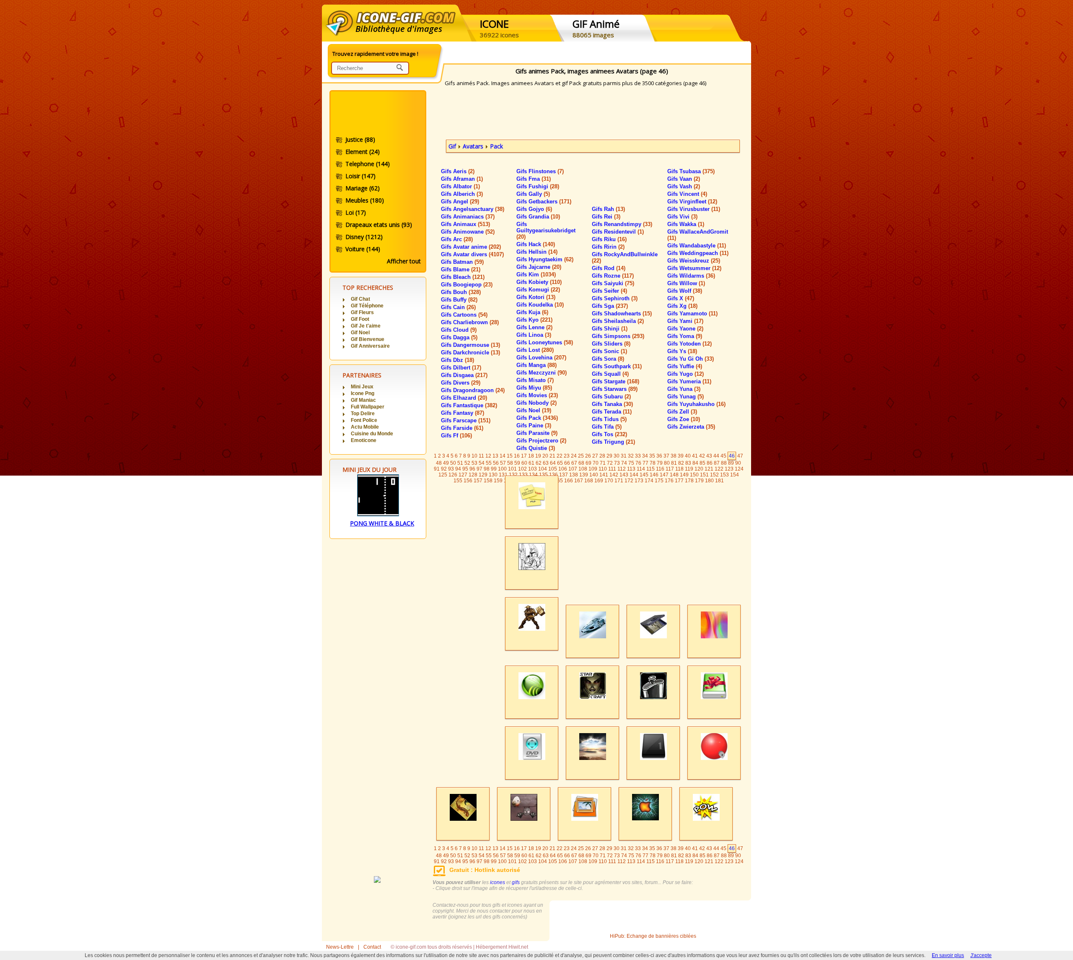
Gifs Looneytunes (544, 342)
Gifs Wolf (684, 291)
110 (603, 469)
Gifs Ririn (608, 247)
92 (444, 469)
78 (653, 463)
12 (488, 456)
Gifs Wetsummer (694, 268)
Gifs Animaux (465, 224)
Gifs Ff (456, 435)
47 (740, 456)
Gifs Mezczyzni (541, 372)
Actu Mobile (365, 427)
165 (558, 481)
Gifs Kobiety (539, 282)
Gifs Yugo (685, 374)
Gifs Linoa (533, 335)
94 (458, 469)
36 (659, 456)
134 (533, 475)
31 (624, 456)
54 (482, 463)
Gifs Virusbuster (693, 209)
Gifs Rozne (613, 276)
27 (595, 456)
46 (732, 456)
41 (695, 456)
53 (474, 463)
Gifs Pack (537, 418)
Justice (360, 139)
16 (517, 456)
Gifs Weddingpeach (697, 253)
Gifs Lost (535, 350)
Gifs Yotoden (689, 344)
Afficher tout (404, 261)
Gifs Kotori (535, 297)
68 (581, 463)
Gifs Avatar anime (471, 247)
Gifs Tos (609, 434)
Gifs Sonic (609, 351)
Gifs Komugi (538, 289)
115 (650, 469)
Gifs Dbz (457, 360)
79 (660, 463)
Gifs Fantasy (462, 413)
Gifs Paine (533, 425)
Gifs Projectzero (541, 440)
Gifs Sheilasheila (618, 321)
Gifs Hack (535, 244)
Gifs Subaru (611, 396)
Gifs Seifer (609, 291)
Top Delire (363, 413)
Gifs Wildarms (691, 276)
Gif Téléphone (367, 306)
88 (724, 463)
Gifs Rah (608, 209)
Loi (355, 212)
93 (451, 469)
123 (729, 469)
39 (681, 456)
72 (610, 463)
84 (695, 463)
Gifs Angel (460, 201)
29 (609, 456)
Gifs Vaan (683, 179)
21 (552, 456)
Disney (364, 237)
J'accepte (981, 955)
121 (709, 469)
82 (681, 463)
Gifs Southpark (617, 366)
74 (624, 463)
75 (631, 463)
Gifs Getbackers (543, 201)
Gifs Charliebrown (470, 322)
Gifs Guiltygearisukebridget (545, 230)
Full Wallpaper (367, 407)
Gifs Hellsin (536, 252)
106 (562, 469)
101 (512, 469)
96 (472, 469)
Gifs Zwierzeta (691, 427)
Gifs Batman (462, 262)
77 (645, 463)
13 (495, 456)
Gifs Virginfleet (692, 201)
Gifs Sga (610, 306)
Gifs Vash (683, 186)
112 (621, 469)
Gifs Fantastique (469, 405)
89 (731, 463)
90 (738, 463)
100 (502, 469)
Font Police (364, 420)
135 (543, 475)
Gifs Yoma (684, 336)
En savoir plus (948, 955)
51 (460, 463)
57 (503, 463)
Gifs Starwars (615, 389)
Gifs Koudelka (540, 305)
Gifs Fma (533, 179)
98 (487, 469)
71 (603, 463)
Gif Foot (360, 319)
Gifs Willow (686, 283)
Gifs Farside (462, 428)
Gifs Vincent (687, 194)
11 (481, 456)
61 (531, 463)
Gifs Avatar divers (472, 254)
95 (465, 469)
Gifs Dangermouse (470, 345)
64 (553, 463)
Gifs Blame (460, 269)
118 (679, 469)
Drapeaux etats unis (378, 225)
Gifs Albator (460, 186)
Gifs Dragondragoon (473, 390)
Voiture (362, 249)
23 (567, 456)
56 (496, 463)
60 (524, 463)
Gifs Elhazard (464, 398)
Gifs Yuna (683, 389)
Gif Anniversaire (370, 346)
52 (467, 463)
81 (674, 463)
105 (552, 469)
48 (439, 463)
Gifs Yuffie (684, 366)
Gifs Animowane (468, 232)
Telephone (367, 164)
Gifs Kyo (534, 320)
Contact (372, 947)
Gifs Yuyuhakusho (696, 404)
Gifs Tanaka (612, 404)
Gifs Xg (682, 306)
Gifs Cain (458, 307)
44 (716, 456)
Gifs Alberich (462, 194)
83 (688, 463)
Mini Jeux (362, 387)
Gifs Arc (457, 239)
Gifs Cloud (459, 330)
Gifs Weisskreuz (693, 261)
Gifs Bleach (463, 277)
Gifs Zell (682, 411)
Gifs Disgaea (464, 375)
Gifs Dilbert (461, 367)
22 (559, 456)
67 (574, 463)
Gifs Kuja (532, 312)
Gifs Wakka (685, 224)
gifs (516, 882)
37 (666, 456)
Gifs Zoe (683, 419)
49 (446, 463)
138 (573, 475)
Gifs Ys (682, 351)
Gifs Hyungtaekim (544, 259)
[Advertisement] (377, 114)
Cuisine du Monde (372, 434)
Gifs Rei (606, 216)
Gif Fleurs (362, 312)
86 (710, 463)
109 (592, 469)
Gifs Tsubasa (691, 171)
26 (588, 456)
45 (723, 456)
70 (596, 463)
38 (673, 456)
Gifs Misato (535, 380)
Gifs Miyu (534, 388)
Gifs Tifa (607, 427)
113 (631, 469)
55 (489, 463)
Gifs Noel (533, 410)
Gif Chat (360, 299)
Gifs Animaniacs (468, 216)
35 (652, 456)
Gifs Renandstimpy (622, 224)
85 (702, 463)
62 (539, 463)
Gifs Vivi (682, 216)
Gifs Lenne (534, 327)
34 (645, 456)
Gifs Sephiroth (615, 298)
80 (667, 463)
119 (689, 469)
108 (582, 469)
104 (542, 469)
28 (602, 456)
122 (719, 469)
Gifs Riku (609, 239)
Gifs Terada (612, 411)
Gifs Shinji (609, 328)
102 (522, 469)
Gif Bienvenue (367, 339)
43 (709, 456)
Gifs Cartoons (464, 315)
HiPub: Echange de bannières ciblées (653, 936)
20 (545, 456)
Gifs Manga (536, 365)
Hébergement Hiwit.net (502, 947)
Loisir (360, 176)
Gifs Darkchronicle (470, 352)
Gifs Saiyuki (613, 283)
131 (503, 475)
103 (532, 469)
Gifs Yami (685, 321)
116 (660, 469)
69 (588, 463)
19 (538, 456)
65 (560, 463)
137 (563, 475)
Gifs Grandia (538, 216)
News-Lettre (340, 947)
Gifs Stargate (615, 381)
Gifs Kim (536, 274)
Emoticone (363, 440)
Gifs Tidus (609, 419)
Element (362, 152)
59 (517, 463)
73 (617, 463)
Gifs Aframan (462, 179)
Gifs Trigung (613, 442)
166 (568, 481)
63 (546, 463)
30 (616, 456)
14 (502, 456)
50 (453, 463)
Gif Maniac (363, 400)
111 (612, 469)
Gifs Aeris (457, 171)
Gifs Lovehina (541, 357)
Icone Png (362, 393)
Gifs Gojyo (534, 209)
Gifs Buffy (459, 300)
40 (688, 456)
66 (567, 463)
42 (702, 456)
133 (523, 475)
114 (641, 469)
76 (638, 463)
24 (574, 456)
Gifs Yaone (685, 328)
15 (510, 456)
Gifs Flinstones (540, 171)
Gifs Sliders (611, 344)
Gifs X (680, 298)
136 (553, 475)
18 (531, 456)
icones (497, 882)
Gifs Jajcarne (538, 267)
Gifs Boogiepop (466, 284)
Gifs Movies (537, 395)
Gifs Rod (608, 268)
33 (638, 456)
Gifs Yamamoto (692, 313)
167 (578, 481)
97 (479, 469)
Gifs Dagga (459, 337)
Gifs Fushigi (537, 186)
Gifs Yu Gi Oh (690, 359)
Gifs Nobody (536, 403)
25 (581, 456)
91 (437, 469)
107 (572, 469)
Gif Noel (360, 333)
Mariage (362, 188)
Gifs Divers (460, 383)
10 (474, 456)
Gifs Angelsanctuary (472, 209)
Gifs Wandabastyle (696, 245)
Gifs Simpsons (618, 336)
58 (510, 463)
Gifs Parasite (536, 433)
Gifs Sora (608, 359)
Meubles (364, 200)
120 (699, 469)
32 (631, 456)
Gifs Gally (533, 194)
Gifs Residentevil (618, 232)
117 (670, 469)
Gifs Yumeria (689, 381)
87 (717, 463)
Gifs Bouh (461, 292)
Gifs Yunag (685, 396)
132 (513, 475)
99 (494, 469)
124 (739, 469)
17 (524, 456)
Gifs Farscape (465, 420)
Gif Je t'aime (366, 326)
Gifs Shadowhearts (622, 313)
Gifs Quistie (535, 448)
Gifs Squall (610, 374)
